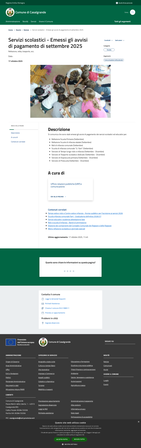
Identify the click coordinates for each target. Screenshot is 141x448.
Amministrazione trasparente (82, 401)
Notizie (26, 30)
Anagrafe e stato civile (46, 361)
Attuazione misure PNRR (15, 389)
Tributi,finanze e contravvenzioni (83, 369)
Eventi (106, 384)
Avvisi (106, 369)
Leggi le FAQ (43, 409)
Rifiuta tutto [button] (79, 439)
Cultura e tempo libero (46, 365)
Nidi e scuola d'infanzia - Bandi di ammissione (67, 222)
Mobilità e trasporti (45, 389)
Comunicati (108, 365)
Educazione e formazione (80, 361)
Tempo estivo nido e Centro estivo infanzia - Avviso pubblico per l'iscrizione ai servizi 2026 (85, 213)
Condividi (107, 40)
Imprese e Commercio (46, 373)
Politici (8, 377)
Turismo (41, 385)
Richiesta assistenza (46, 413)
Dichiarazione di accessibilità (81, 417)
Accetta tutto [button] (62, 439)
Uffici (8, 369)
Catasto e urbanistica (46, 381)
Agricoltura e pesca (78, 385)
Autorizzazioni (76, 381)
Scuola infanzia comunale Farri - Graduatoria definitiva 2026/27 (74, 216)
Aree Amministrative (13, 365)
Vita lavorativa (43, 369)
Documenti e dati (12, 385)
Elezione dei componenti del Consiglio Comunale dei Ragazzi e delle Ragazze (79, 225)
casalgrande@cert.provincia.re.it (21, 418)
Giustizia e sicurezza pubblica (82, 365)
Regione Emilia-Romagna (15, 3)
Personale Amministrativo (15, 381)
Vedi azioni (118, 40)
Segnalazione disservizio (47, 405)
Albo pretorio (76, 405)
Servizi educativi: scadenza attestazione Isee (66, 219)
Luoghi (106, 380)
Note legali (75, 413)
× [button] (138, 422)
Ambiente (74, 373)
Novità (18, 30)
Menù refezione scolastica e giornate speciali (66, 228)
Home (10, 30)
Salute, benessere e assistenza (82, 377)
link (83, 435)
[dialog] (70, 433)
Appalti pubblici (44, 377)
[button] (70, 444)
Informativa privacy (78, 409)
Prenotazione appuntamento (49, 401)
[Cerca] (132, 12)
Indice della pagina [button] (17, 126)
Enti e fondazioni (12, 373)
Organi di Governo (12, 361)
